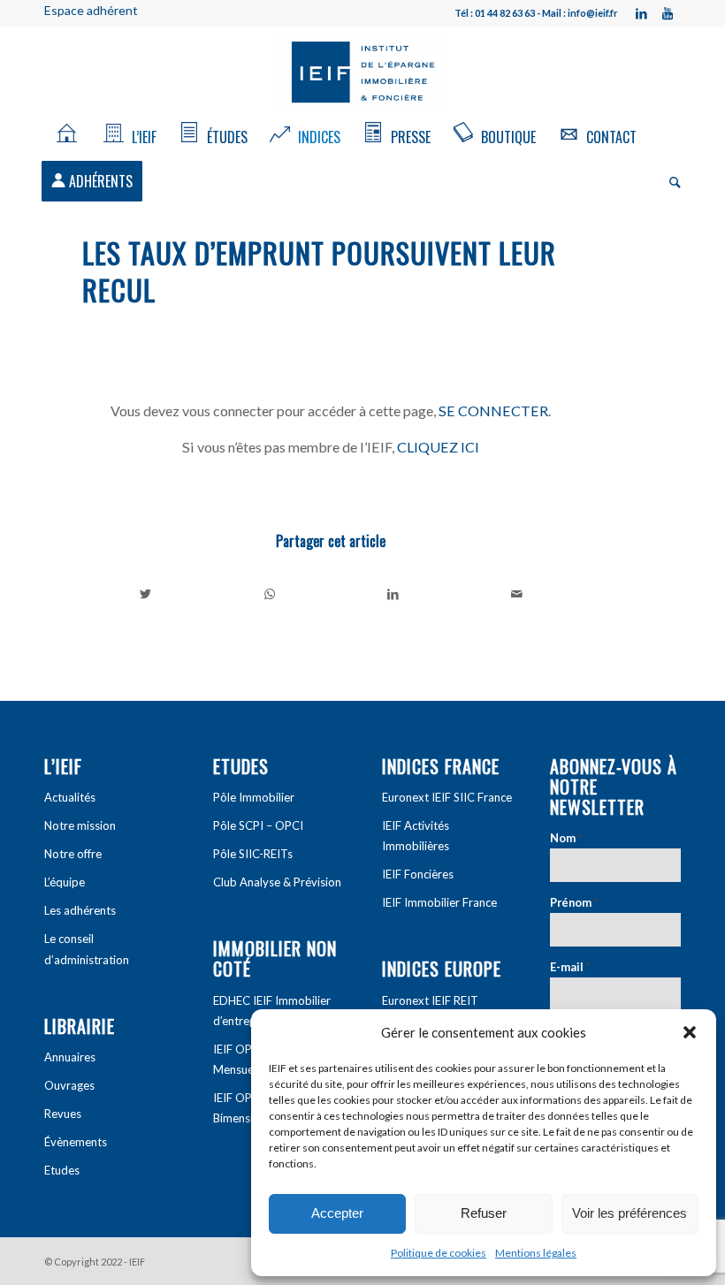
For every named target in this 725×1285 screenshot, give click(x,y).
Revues (62, 1113)
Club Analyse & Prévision (277, 882)
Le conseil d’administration (86, 948)
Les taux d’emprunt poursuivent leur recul (319, 271)
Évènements (75, 1142)
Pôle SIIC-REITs (253, 854)
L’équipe (64, 882)
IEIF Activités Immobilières (415, 835)
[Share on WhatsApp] (269, 594)
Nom (566, 838)
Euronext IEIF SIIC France (447, 797)
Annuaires (69, 1057)
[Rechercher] (670, 181)
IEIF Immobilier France (439, 902)
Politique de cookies (438, 1252)
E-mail (570, 967)
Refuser (484, 1212)
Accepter (337, 1212)
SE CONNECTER (493, 410)
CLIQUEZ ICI (438, 446)
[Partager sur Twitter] (145, 594)
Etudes (62, 1170)
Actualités (69, 797)
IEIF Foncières (418, 874)
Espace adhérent (91, 10)
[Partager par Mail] (516, 594)
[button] (689, 1032)
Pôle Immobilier (253, 797)
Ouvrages (69, 1085)
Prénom (574, 902)
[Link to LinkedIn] (641, 13)
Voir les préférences (629, 1212)
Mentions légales (535, 1252)
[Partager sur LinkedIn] (393, 594)
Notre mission (80, 825)
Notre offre (73, 854)
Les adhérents (80, 910)
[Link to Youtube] (667, 13)
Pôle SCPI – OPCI (258, 825)
